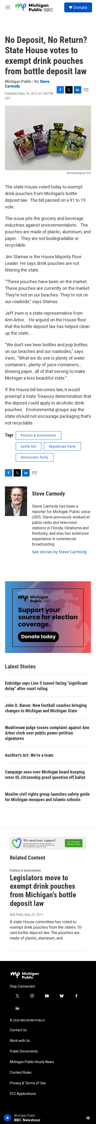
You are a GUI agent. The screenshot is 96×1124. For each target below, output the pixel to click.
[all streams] (89, 1118)
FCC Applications (23, 1094)
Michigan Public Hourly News (32, 1062)
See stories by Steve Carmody (59, 551)
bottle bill (28, 446)
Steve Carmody (48, 494)
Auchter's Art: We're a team (29, 755)
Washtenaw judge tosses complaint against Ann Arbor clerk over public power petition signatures (47, 733)
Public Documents (24, 1051)
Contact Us (18, 1030)
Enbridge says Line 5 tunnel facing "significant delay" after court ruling (46, 686)
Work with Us (20, 1041)
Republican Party (62, 446)
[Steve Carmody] (16, 501)
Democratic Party (34, 457)
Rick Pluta (16, 915)
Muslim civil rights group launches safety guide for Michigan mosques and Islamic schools (47, 797)
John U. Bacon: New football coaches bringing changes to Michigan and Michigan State (46, 708)
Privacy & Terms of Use (28, 1083)
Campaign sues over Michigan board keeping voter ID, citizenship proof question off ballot (45, 774)
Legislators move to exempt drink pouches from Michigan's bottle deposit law (43, 890)
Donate (80, 7)
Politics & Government (38, 435)
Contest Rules (21, 1072)
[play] (7, 1117)
